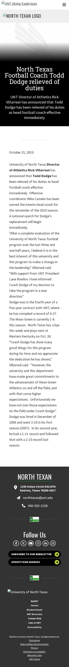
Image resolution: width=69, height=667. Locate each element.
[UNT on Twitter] (23, 543)
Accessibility (35, 627)
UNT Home (34, 659)
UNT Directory (34, 614)
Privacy (34, 647)
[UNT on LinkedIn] (45, 543)
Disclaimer (34, 640)
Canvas (34, 605)
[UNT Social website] (53, 543)
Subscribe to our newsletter (31, 554)
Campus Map (34, 618)
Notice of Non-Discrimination (34, 644)
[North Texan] (22, 16)
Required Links (34, 655)
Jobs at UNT (34, 622)
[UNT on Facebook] (16, 543)
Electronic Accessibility (34, 651)
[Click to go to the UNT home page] (19, 5)
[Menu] (64, 5)
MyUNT (34, 601)
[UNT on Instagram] (38, 543)
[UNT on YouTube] (31, 543)
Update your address (25, 562)
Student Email (34, 609)
